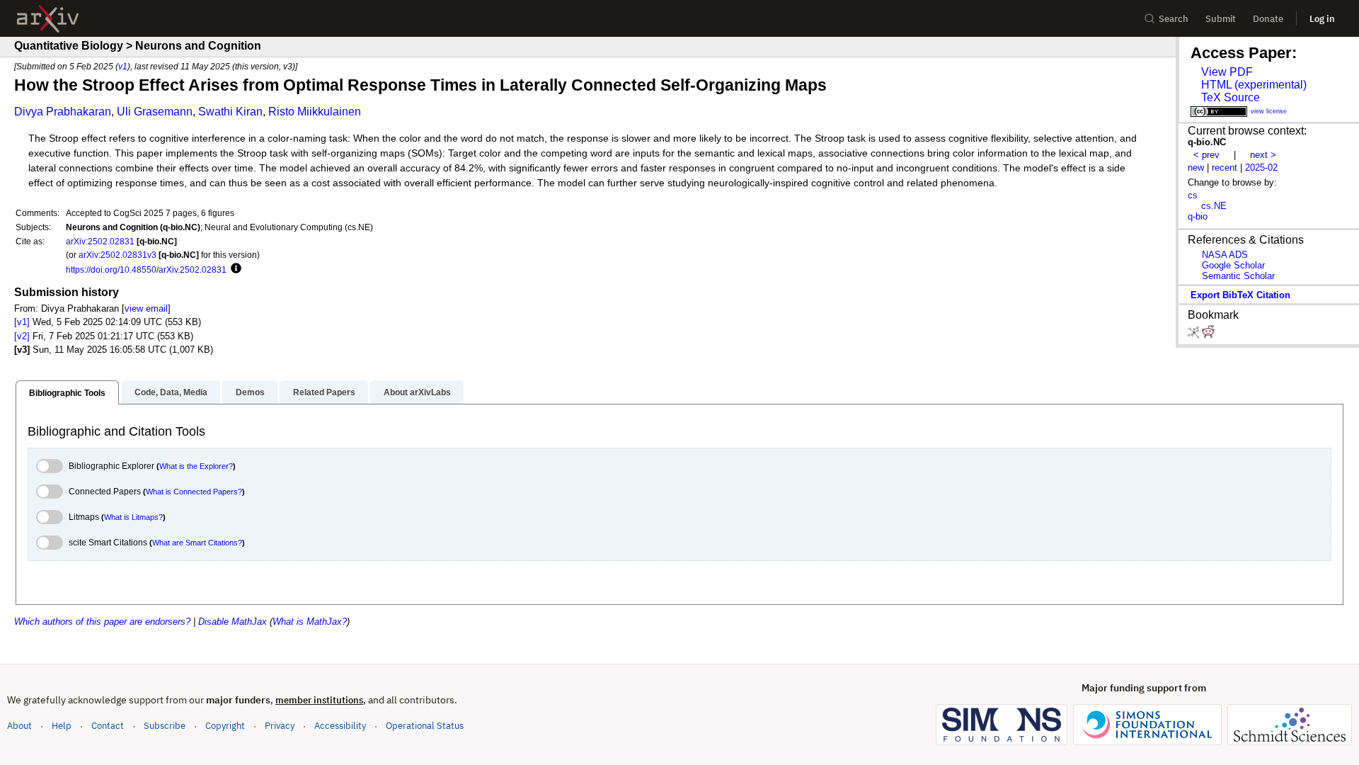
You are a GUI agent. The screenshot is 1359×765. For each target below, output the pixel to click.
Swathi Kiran (230, 112)
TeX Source (1230, 97)
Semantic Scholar (1238, 276)
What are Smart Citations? (197, 542)
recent (1224, 167)
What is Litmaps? (133, 517)
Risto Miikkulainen (314, 112)
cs (1193, 195)
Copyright (225, 726)
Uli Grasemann (155, 112)
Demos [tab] (250, 392)
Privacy (279, 726)
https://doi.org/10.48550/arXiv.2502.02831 (146, 269)
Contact (107, 726)
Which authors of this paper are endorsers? (102, 621)
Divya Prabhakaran (62, 112)
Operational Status (425, 725)
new (1196, 167)
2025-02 (1261, 167)
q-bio (1198, 216)
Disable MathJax (232, 621)
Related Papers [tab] (324, 392)
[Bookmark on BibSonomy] (1195, 334)
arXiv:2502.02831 (100, 241)
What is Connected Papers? (194, 491)
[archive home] (48, 19)
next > (1263, 154)
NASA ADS (1225, 254)
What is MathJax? (310, 621)
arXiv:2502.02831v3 (117, 254)
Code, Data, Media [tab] (170, 392)
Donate (1268, 19)
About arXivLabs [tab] (417, 392)
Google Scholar (1233, 265)
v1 (122, 66)
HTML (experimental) (1254, 85)
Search (1173, 19)
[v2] (22, 336)
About (19, 726)
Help (61, 726)
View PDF (1227, 72)
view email (146, 308)
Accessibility (340, 726)
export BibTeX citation (1240, 295)
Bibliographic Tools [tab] (67, 393)
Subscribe (164, 726)
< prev (1206, 154)
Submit (1220, 19)
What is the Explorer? (196, 466)
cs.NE (1214, 205)
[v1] (22, 322)
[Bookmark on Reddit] (1208, 334)
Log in (1322, 19)
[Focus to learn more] (233, 269)
